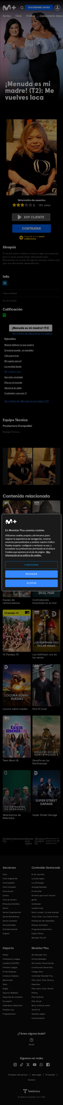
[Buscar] (21, 7)
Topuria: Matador (10, 993)
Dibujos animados (40, 925)
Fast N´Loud (39, 708)
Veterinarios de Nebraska (12, 817)
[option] (20, 466)
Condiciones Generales (42, 967)
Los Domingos (38, 883)
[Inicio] (9, 7)
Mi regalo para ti (13, 361)
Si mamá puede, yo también (19, 350)
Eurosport (7, 1001)
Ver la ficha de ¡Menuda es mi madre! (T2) (26, 401)
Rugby (5, 988)
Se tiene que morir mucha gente (43, 897)
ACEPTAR (31, 583)
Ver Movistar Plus (39, 955)
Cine (18, 16)
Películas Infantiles (11, 904)
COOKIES (31, 1080)
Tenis (5, 984)
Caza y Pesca (37, 933)
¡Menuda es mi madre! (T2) (30, 328)
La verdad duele (13, 366)
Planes (35, 993)
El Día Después (9, 972)
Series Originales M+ (12, 912)
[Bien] (26, 205)
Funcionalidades (39, 959)
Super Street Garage (44, 815)
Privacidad (50, 1075)
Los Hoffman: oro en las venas (44, 656)
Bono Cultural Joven (41, 1005)
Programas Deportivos (42, 929)
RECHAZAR (31, 574)
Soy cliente (34, 217)
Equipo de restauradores (11, 601)
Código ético (37, 972)
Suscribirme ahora (39, 7)
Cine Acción (8, 891)
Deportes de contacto (13, 997)
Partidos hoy (8, 1010)
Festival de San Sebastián (43, 921)
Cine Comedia (9, 887)
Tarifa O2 (36, 1010)
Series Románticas (11, 916)
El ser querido (38, 874)
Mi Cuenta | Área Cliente (43, 963)
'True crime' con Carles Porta (45, 916)
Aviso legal (36, 1075)
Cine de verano (10, 900)
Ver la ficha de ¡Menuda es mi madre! (32, 333)
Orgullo (6, 933)
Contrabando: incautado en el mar (44, 601)
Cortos (6, 895)
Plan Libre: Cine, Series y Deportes (43, 982)
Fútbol (30, 16)
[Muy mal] (14, 205)
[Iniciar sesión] (57, 7)
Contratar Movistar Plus (42, 976)
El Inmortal (36, 891)
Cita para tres (11, 355)
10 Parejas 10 (11, 654)
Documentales (9, 925)
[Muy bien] (30, 205)
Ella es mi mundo (13, 382)
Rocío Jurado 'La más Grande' (45, 912)
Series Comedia (10, 921)
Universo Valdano (11, 976)
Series (7, 16)
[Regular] (22, 205)
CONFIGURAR (31, 565)
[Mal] (18, 205)
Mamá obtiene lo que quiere (19, 344)
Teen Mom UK (11, 760)
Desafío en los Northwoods (40, 762)
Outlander (36, 904)
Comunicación (38, 1018)
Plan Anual (36, 1001)
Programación (9, 1014)
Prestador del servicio (18, 1075)
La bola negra (38, 878)
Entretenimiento (10, 929)
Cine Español (9, 883)
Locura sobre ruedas (15, 708)
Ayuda (31, 1044)
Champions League (11, 959)
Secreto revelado (13, 377)
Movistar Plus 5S (39, 938)
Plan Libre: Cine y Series (42, 988)
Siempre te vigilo (13, 388)
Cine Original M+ (10, 878)
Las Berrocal (37, 908)
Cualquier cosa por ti (15, 393)
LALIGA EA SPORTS (11, 963)
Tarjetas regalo (38, 1014)
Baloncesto (8, 980)
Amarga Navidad (39, 887)
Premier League (10, 967)
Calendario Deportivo (12, 1005)
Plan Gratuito (38, 997)
